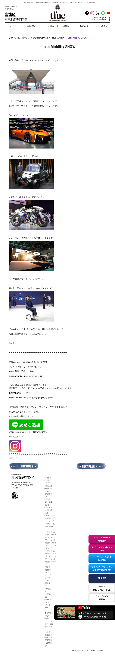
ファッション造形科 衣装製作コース (50, 534)
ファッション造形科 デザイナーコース (50, 518)
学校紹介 (48, 478)
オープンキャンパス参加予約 (101, 559)
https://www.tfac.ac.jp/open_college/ (26, 376)
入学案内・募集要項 (48, 502)
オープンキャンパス (48, 578)
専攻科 (48, 567)
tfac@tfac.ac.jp (104, 17)
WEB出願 (101, 578)
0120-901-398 (102, 588)
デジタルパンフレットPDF (101, 549)
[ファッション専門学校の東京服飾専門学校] (22, 16)
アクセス (48, 507)
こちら (31, 371)
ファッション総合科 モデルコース (50, 561)
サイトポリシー (48, 607)
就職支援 (48, 486)
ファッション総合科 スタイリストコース (50, 553)
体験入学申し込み (18, 371)
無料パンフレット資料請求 (101, 539)
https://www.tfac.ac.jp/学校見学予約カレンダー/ (31, 397)
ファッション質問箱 (102, 598)
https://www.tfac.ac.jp (102, 20)
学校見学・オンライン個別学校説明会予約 (101, 568)
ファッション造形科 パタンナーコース (50, 526)
